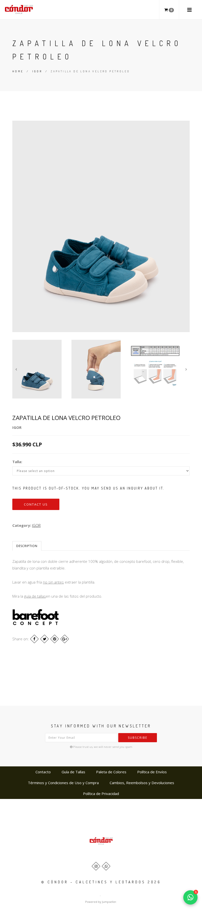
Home (18, 71)
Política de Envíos (152, 771)
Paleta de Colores (111, 771)
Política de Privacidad (101, 793)
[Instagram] (96, 866)
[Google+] (65, 639)
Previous (16, 369)
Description (26, 546)
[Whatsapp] (106, 866)
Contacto (43, 771)
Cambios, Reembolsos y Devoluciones (142, 782)
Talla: (17, 461)
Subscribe (137, 738)
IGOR (37, 71)
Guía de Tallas (73, 771)
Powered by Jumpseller (100, 902)
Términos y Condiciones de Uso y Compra (63, 782)
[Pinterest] (54, 639)
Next (186, 369)
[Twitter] (44, 639)
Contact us (36, 504)
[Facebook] (34, 639)
